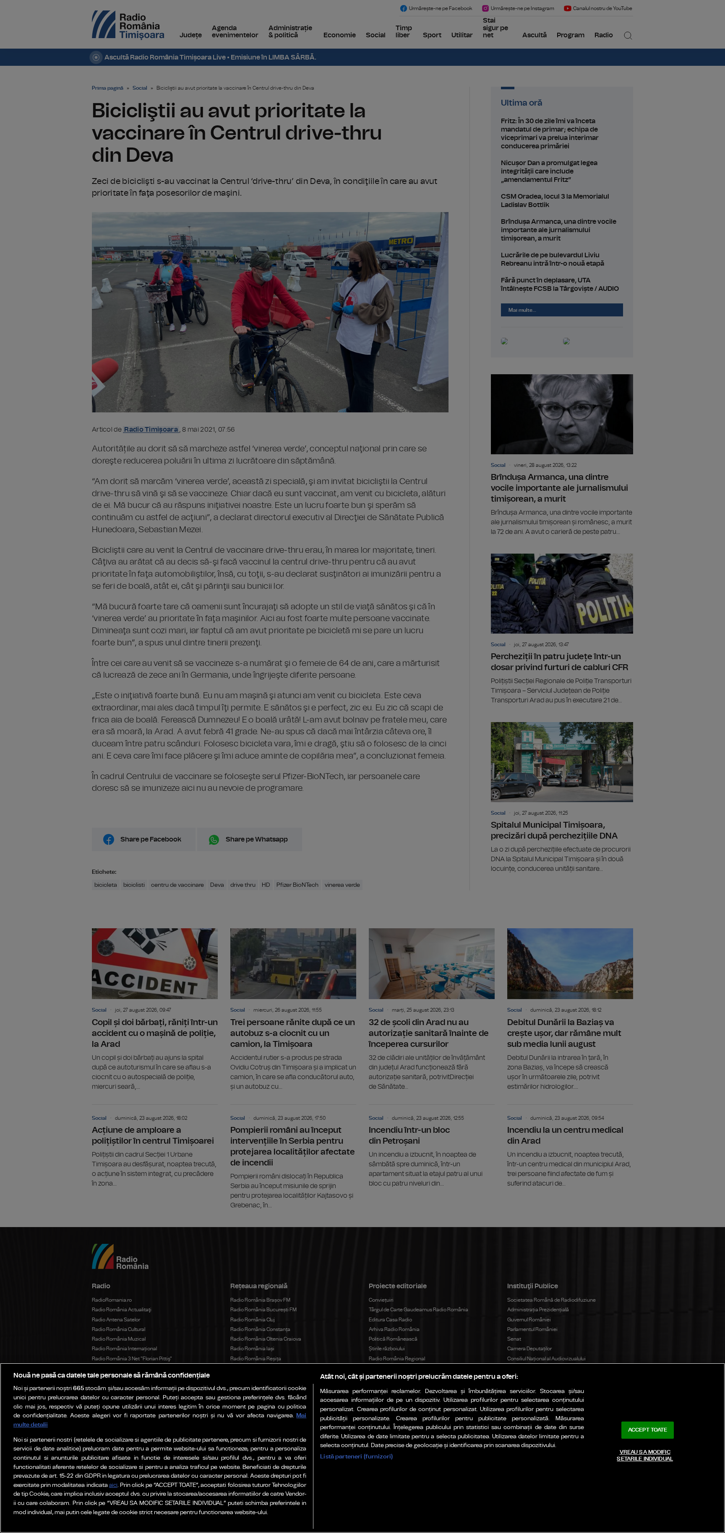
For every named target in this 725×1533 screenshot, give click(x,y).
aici (113, 1485)
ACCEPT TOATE (648, 1430)
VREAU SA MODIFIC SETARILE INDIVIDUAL (645, 1456)
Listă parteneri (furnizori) (356, 1456)
